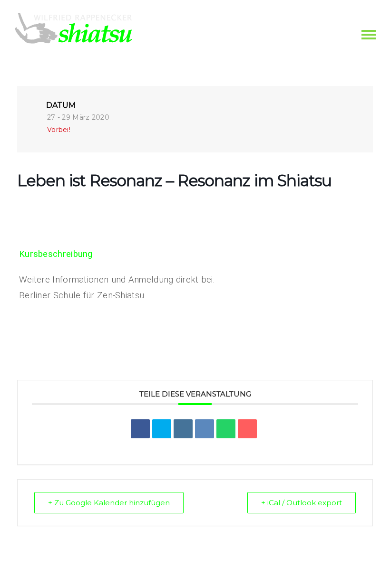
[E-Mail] (247, 428)
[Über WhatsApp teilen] (225, 428)
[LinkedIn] (183, 428)
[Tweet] (161, 428)
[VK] (204, 428)
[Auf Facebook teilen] (140, 428)
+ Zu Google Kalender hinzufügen (109, 502)
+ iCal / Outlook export (301, 502)
